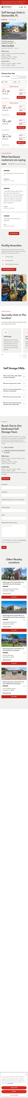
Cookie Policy (10, 1083)
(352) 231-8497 (7, 626)
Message (9, 522)
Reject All (14, 1091)
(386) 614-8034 (7, 46)
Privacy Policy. (23, 540)
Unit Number (12, 499)
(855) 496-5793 (7, 693)
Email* (3, 515)
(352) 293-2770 (7, 660)
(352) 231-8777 (7, 593)
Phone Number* (5, 507)
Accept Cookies (14, 1087)
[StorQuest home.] (7, 7)
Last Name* (4, 492)
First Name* (4, 484)
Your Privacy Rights (14, 1095)
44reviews (11, 19)
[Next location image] (25, 38)
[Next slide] (25, 356)
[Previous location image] (3, 38)
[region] (14, 1085)
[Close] (25, 1074)
